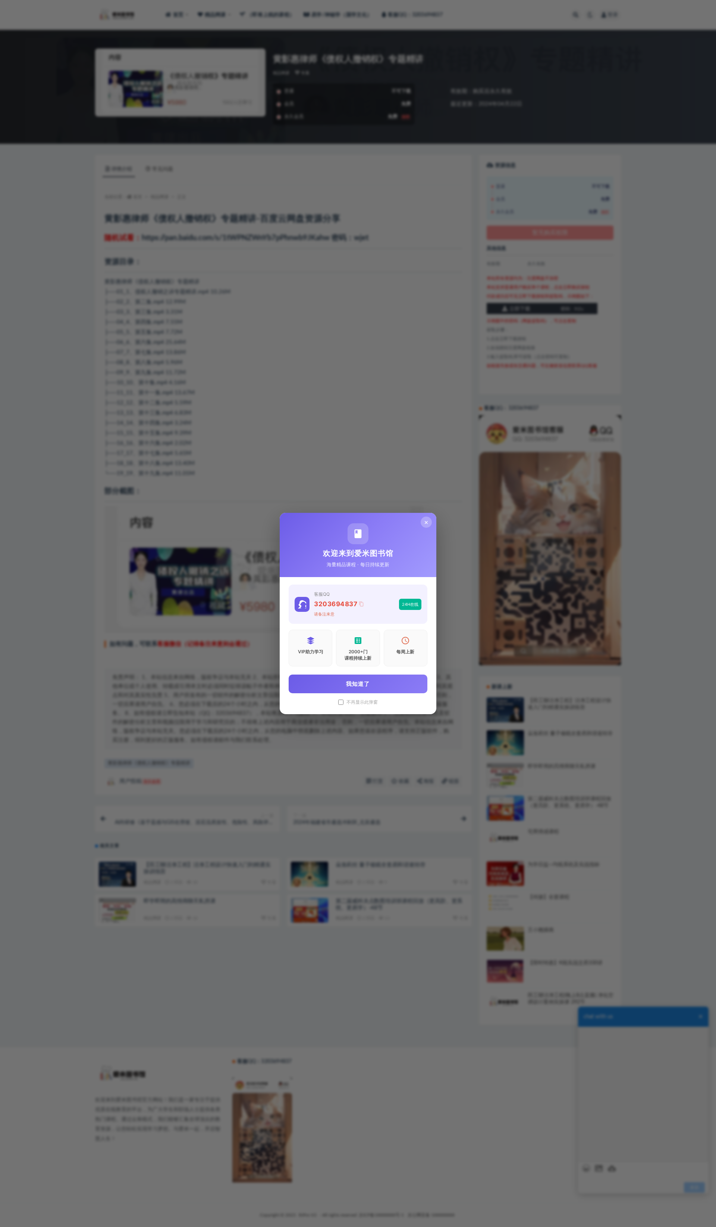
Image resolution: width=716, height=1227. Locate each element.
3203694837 (335, 604)
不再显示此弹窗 (362, 702)
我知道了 (358, 683)
